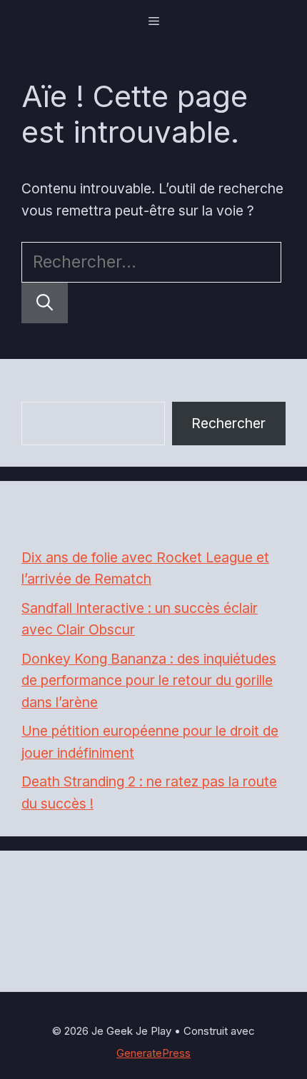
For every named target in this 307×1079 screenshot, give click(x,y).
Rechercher (58, 391)
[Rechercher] (44, 303)
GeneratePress (153, 1053)
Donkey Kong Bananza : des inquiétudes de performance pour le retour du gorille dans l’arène (148, 680)
